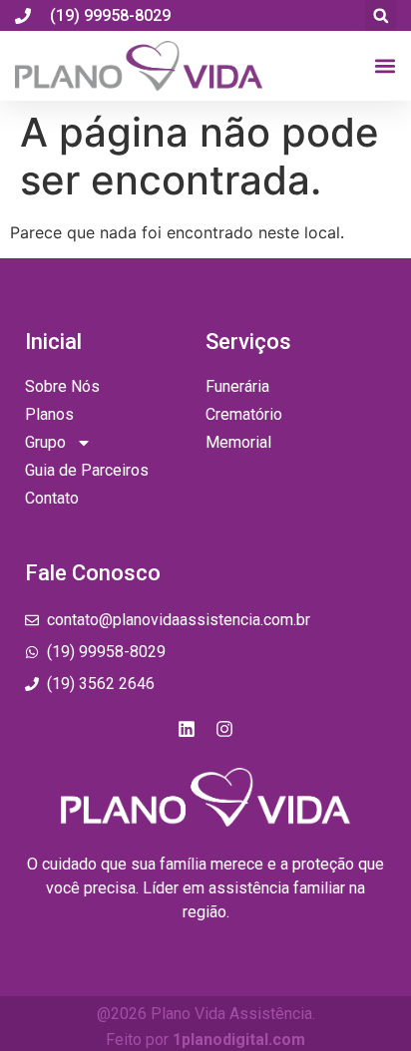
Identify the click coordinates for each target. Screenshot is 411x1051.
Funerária (237, 386)
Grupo (45, 442)
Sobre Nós (62, 386)
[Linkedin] (187, 729)
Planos (49, 414)
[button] (380, 15)
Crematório (244, 414)
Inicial (53, 341)
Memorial (238, 442)
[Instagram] (224, 729)
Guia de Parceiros (87, 470)
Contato (52, 498)
